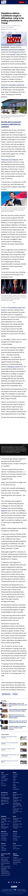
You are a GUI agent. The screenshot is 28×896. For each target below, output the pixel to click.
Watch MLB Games (5, 861)
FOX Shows (3, 785)
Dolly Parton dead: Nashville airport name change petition (10, 755)
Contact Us (15, 857)
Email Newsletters (17, 862)
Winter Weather (4, 833)
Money (15, 831)
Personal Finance (16, 836)
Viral (14, 843)
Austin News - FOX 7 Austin (17, 812)
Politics (15, 694)
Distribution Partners (17, 859)
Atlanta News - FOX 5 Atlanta (17, 795)
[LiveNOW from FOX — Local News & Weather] (3, 2)
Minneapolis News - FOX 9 (5, 824)
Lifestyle (15, 787)
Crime (14, 781)
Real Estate (15, 840)
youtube (9, 882)
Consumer (15, 838)
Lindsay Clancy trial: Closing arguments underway (9, 743)
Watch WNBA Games (5, 873)
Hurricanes (3, 836)
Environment (4, 838)
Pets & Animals (16, 848)
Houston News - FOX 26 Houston (17, 809)
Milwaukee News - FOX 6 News (5, 827)
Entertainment (16, 789)
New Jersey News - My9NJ (5, 803)
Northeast (4, 792)
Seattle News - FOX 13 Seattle (17, 827)
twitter (16, 882)
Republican (5, 50)
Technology (3, 848)
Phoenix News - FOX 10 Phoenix (17, 819)
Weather (3, 831)
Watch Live (21, 2)
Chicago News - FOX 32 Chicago (5, 819)
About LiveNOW (16, 854)
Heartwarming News (17, 845)
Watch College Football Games (4, 859)
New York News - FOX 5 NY (5, 795)
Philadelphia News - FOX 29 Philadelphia (5, 798)
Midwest (3, 816)
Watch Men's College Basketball (5, 868)
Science (3, 843)
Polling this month (13, 367)
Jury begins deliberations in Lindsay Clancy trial (9, 737)
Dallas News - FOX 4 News (17, 806)
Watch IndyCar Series (5, 866)
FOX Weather (4, 780)
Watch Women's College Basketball (5, 871)
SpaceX (2, 847)
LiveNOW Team (16, 860)
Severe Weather (4, 835)
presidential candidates (17, 50)
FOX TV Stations (4, 779)
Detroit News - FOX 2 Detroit (6, 821)
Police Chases (16, 782)
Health (14, 786)
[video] (23, 738)
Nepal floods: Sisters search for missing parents (9, 761)
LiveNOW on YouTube (4, 776)
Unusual (14, 847)
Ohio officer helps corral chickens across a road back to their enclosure (17, 728)
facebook (11, 882)
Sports (14, 784)
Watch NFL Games (5, 857)
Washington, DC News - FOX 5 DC (5, 801)
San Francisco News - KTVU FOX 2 (17, 824)
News (14, 772)
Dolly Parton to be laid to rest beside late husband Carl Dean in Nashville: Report (17, 716)
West (14, 816)
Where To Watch (4, 774)
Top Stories (15, 774)
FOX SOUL (3, 783)
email (19, 882)
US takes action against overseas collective (8, 749)
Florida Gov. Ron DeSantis (9, 160)
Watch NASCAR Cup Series (5, 864)
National (15, 776)
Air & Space (3, 845)
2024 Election (10, 27)
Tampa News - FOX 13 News (17, 801)
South (15, 792)
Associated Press (4, 27)
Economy (15, 833)
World (14, 777)
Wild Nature (3, 850)
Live (2, 772)
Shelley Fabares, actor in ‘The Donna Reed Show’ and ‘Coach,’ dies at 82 (18, 705)
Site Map (15, 863)
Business (15, 835)
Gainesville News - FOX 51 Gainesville (17, 803)
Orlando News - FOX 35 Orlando (17, 798)
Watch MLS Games (5, 875)
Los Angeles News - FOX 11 (17, 821)
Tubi (2, 782)
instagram (14, 882)
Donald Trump (15, 54)
